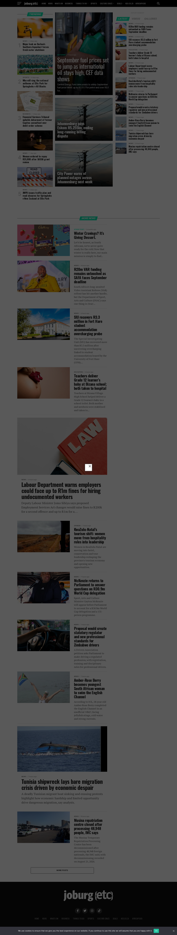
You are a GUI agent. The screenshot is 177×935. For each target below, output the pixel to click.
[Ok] (173, 930)
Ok (156, 931)
